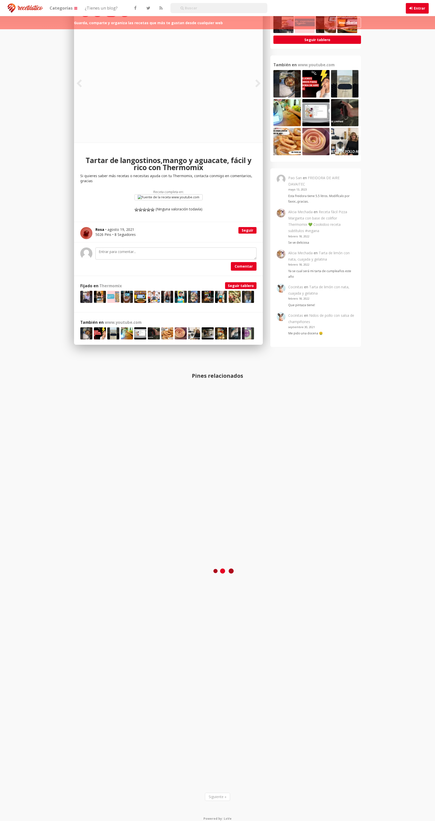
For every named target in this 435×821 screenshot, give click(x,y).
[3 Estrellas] (144, 210)
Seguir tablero (241, 285)
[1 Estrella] (136, 210)
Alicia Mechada (300, 211)
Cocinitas (295, 287)
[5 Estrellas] (153, 210)
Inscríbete (348, 22)
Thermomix (110, 286)
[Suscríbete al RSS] (160, 8)
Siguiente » (217, 796)
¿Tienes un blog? (101, 8)
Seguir (247, 230)
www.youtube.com (185, 197)
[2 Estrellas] (140, 210)
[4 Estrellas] (149, 210)
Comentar (244, 266)
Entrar (419, 8)
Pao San (295, 177)
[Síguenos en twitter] (147, 8)
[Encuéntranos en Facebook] (135, 8)
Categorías (62, 8)
